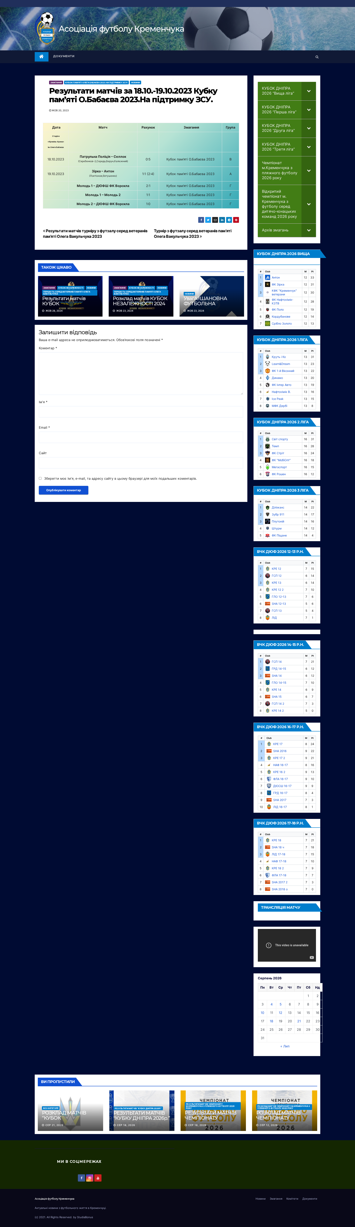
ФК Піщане (279, 535)
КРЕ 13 (276, 582)
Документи (64, 56)
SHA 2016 (280, 751)
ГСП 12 (276, 575)
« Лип (284, 1046)
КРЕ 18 (276, 840)
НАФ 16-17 (280, 765)
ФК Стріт (278, 453)
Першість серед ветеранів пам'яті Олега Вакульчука (66, 292)
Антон (276, 277)
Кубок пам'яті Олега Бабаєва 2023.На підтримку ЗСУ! (96, 82)
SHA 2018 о (280, 889)
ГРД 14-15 (279, 668)
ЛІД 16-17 (280, 807)
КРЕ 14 (276, 689)
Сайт (43, 453)
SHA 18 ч (278, 847)
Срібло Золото (282, 323)
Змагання (56, 82)
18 (271, 1021)
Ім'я (43, 402)
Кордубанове (281, 316)
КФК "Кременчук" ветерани (284, 292)
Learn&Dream (281, 364)
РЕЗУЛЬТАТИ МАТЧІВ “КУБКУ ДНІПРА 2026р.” (138, 1108)
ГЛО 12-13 (279, 596)
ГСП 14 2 (278, 703)
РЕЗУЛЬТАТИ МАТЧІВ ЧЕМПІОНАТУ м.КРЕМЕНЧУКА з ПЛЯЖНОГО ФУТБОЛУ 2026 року (210, 1106)
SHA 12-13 (279, 603)
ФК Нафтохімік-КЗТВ (282, 301)
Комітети (292, 1198)
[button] (317, 57)
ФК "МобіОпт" (281, 460)
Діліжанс (278, 507)
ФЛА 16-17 (280, 779)
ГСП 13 (277, 610)
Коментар (48, 348)
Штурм (277, 528)
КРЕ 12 (276, 568)
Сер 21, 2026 (54, 1125)
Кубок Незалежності (70, 288)
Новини (135, 82)
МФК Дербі (279, 405)
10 (262, 1013)
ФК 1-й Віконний (283, 371)
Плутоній (278, 521)
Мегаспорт (279, 467)
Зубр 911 (278, 514)
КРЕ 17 (277, 744)
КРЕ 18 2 (278, 868)
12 (280, 1013)
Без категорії (50, 1108)
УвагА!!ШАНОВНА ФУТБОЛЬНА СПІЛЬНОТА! (205, 303)
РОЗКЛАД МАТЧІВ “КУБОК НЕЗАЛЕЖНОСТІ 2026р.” (64, 1120)
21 (299, 1021)
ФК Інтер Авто (281, 385)
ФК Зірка (278, 284)
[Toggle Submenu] (309, 91)
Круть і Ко (279, 357)
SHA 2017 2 (279, 882)
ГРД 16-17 (280, 793)
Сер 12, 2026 (269, 1125)
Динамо (277, 378)
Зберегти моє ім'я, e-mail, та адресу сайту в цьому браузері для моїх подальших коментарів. (120, 478)
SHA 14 (277, 675)
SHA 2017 (279, 800)
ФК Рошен (279, 474)
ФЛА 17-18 (279, 875)
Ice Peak (278, 398)
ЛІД (274, 617)
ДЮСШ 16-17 (282, 786)
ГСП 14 (277, 661)
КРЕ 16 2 (279, 772)
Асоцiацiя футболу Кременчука (121, 29)
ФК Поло (278, 309)
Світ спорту (280, 439)
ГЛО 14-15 (279, 682)
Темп (275, 446)
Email (44, 427)
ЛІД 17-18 (278, 854)
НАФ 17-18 (279, 861)
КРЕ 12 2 (278, 589)
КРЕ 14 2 (278, 710)
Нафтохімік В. (281, 392)
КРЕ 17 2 (279, 758)
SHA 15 (277, 696)
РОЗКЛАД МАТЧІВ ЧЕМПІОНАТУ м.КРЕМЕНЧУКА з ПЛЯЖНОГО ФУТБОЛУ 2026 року (283, 1107)
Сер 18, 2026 (126, 1125)
